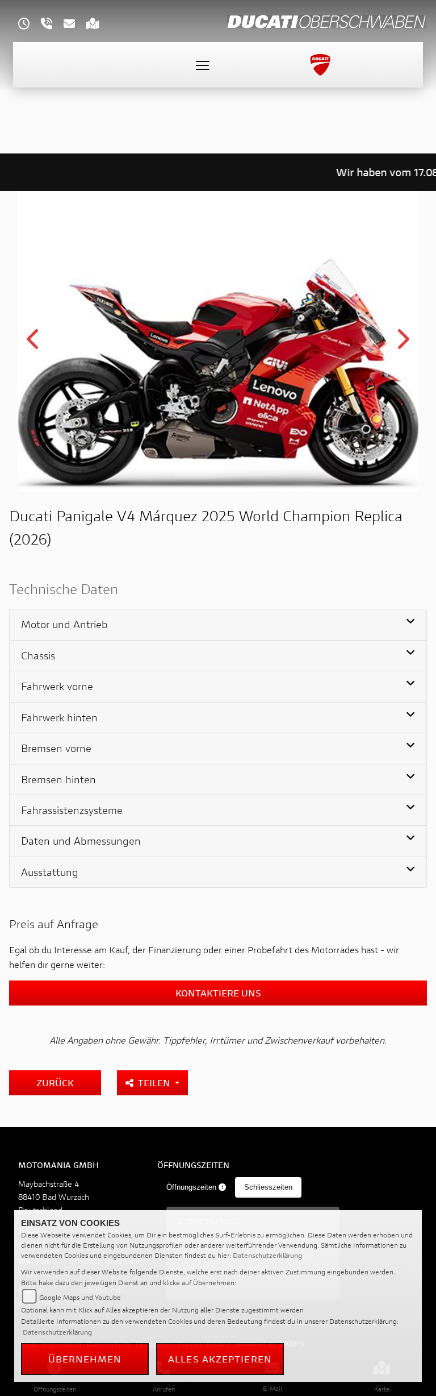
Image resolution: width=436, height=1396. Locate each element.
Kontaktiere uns (218, 993)
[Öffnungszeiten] (29, 25)
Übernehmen (85, 1359)
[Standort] (98, 25)
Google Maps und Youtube (80, 1297)
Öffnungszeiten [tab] (192, 1187)
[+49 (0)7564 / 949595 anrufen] (52, 25)
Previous (34, 343)
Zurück (55, 1082)
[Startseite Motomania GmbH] (326, 20)
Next (402, 343)
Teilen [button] (155, 1082)
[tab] (218, 624)
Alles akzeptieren (220, 1359)
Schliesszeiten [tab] (268, 1187)
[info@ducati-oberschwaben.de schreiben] (75, 25)
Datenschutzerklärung (267, 1255)
